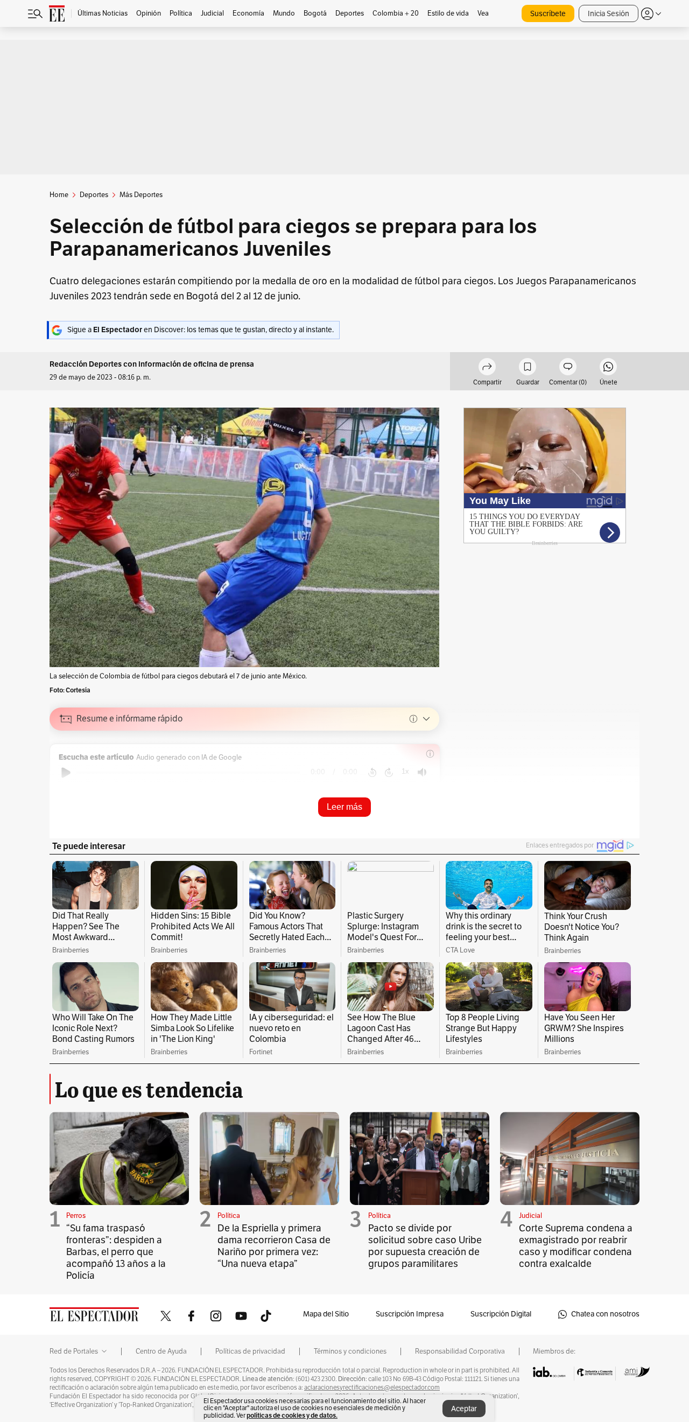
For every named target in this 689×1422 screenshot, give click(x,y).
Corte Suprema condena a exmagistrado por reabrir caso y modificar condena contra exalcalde (575, 1246)
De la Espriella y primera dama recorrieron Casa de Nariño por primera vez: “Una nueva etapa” (274, 1246)
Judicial (530, 1215)
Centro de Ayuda (161, 1351)
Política (228, 1215)
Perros (76, 1215)
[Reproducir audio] (66, 772)
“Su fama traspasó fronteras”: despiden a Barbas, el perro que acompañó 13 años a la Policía (116, 1251)
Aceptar (464, 1408)
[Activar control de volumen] (422, 772)
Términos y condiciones (350, 1351)
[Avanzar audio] (389, 772)
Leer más (344, 806)
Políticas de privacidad (250, 1351)
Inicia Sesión (608, 13)
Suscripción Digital (500, 1314)
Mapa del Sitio (326, 1314)
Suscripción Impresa (410, 1314)
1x (405, 771)
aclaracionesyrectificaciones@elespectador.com (372, 1387)
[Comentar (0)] (567, 368)
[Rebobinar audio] (372, 772)
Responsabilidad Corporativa (460, 1351)
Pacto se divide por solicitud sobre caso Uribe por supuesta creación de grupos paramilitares (425, 1246)
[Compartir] (487, 368)
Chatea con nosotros (605, 1314)
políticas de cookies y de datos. (292, 1415)
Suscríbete (548, 13)
